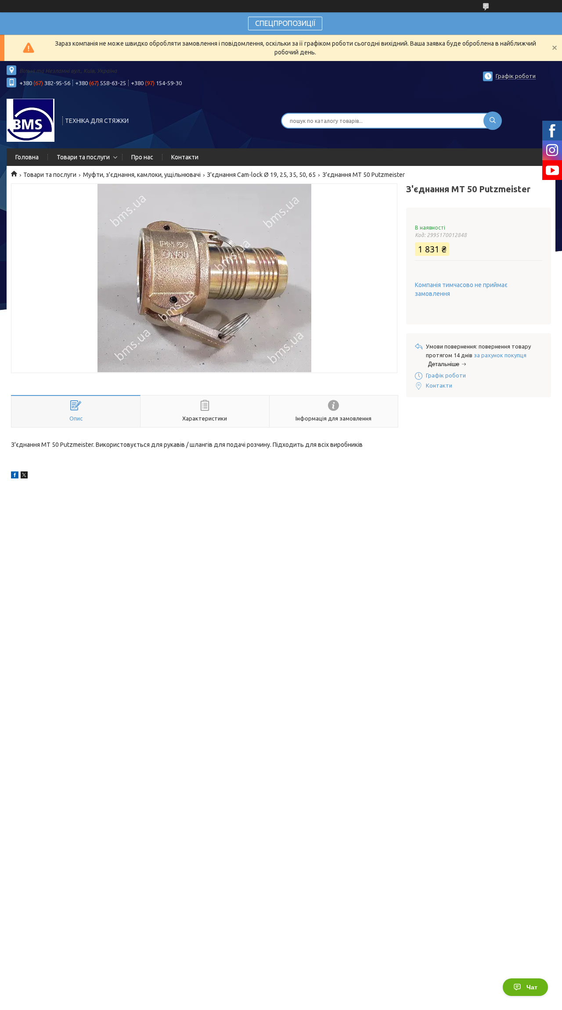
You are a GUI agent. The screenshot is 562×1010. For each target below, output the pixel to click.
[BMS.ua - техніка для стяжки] (30, 120)
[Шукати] (492, 120)
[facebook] (14, 476)
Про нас (142, 157)
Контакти (184, 157)
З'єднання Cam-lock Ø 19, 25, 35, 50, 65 (261, 174)
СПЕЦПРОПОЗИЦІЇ (285, 23)
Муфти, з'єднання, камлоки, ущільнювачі (142, 174)
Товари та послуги (83, 157)
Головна (27, 157)
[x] (24, 476)
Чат (531, 987)
